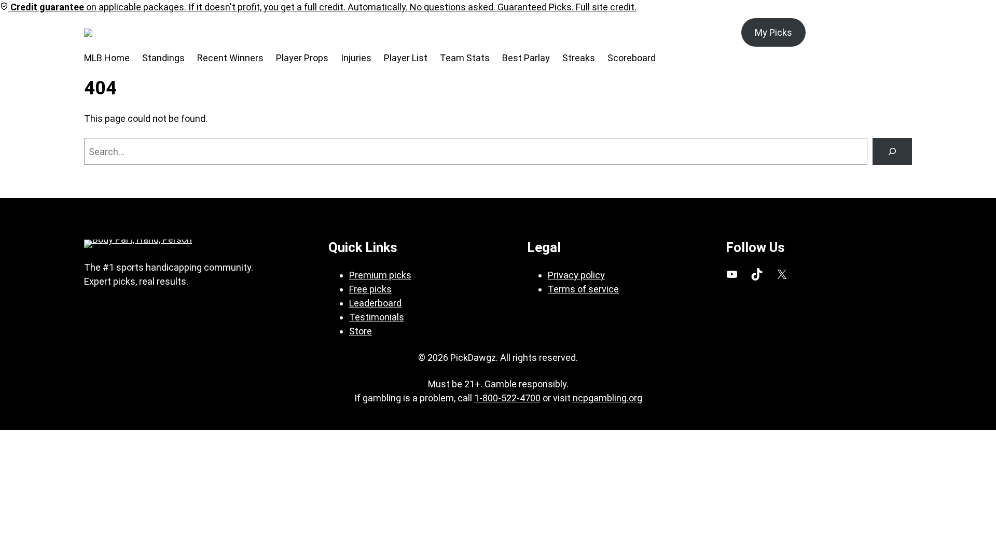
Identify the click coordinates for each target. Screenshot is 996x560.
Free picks (370, 289)
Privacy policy (576, 275)
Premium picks (380, 275)
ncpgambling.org (607, 398)
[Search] (892, 151)
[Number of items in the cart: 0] (900, 32)
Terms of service (583, 289)
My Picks (773, 32)
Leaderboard (375, 303)
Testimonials (376, 317)
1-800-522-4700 (507, 398)
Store (360, 331)
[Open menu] (144, 32)
